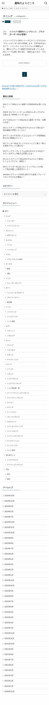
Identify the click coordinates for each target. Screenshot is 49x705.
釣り (7, 211)
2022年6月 (9, 607)
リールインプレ (12, 316)
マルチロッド (11, 422)
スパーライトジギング (15, 398)
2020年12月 (10, 691)
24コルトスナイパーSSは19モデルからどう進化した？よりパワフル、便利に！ (23, 160)
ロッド (7, 21)
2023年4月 (9, 564)
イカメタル (11, 350)
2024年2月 (9, 511)
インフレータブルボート (15, 293)
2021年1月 (9, 686)
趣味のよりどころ (24, 3)
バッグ (8, 278)
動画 (8, 269)
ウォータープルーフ (14, 283)
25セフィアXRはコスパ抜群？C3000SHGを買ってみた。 (24, 105)
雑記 (8, 479)
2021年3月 (9, 676)
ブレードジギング (13, 417)
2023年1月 (9, 575)
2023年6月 (9, 554)
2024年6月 (9, 506)
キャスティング (12, 359)
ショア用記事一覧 (13, 388)
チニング (10, 407)
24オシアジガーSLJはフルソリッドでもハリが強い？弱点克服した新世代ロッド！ (23, 168)
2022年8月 (9, 596)
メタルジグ (11, 336)
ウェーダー (11, 221)
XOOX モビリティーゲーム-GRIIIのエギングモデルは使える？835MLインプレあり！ (24, 113)
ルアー (8, 326)
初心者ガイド (10, 455)
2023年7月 (9, 549)
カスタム (9, 240)
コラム (8, 254)
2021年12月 (10, 633)
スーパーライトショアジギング (18, 393)
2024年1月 (9, 517)
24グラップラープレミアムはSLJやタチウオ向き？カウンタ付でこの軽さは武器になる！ (24, 152)
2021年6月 (9, 665)
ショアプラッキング (14, 383)
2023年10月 (10, 533)
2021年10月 (10, 644)
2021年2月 (9, 681)
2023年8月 (9, 543)
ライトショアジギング (15, 436)
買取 (8, 274)
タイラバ (10, 402)
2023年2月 (9, 570)
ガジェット (10, 231)
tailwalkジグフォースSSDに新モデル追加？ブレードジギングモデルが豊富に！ (24, 176)
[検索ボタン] (46, 3)
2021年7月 (9, 660)
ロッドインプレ (12, 445)
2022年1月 (9, 628)
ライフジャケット (13, 226)
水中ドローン (11, 235)
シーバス (10, 369)
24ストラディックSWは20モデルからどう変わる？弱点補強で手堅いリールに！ (24, 129)
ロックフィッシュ (13, 441)
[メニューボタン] (3, 3)
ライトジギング (12, 431)
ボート (8, 288)
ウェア (8, 216)
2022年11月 (9, 580)
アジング (10, 345)
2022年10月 (10, 586)
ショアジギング (12, 379)
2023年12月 (10, 522)
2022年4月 (9, 612)
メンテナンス (11, 312)
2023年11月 (9, 527)
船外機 (9, 302)
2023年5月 (9, 559)
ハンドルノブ (11, 250)
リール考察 (11, 321)
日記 (7, 469)
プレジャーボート (13, 297)
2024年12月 (10, 501)
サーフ (9, 364)
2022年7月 (9, 601)
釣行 (8, 474)
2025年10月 (10, 496)
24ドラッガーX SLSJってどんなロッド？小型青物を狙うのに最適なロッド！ (24, 137)
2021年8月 (9, 654)
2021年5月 (9, 670)
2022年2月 (9, 623)
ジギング (10, 374)
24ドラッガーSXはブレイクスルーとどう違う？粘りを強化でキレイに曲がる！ (24, 144)
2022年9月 (9, 591)
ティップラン (11, 412)
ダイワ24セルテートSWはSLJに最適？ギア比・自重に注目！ (24, 121)
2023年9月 (9, 538)
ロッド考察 (11, 450)
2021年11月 (9, 638)
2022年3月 (9, 617)
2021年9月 (9, 649)
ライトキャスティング (15, 426)
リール (9, 245)
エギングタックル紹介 (15, 259)
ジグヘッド (11, 331)
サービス (9, 264)
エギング (10, 355)
